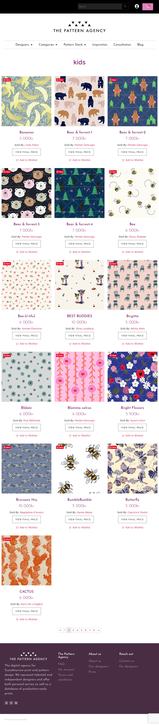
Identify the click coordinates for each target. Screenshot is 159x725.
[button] (26, 160)
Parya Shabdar (137, 236)
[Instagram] (6, 703)
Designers (22, 44)
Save (8, 80)
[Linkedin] (16, 703)
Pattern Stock (73, 44)
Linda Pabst (32, 144)
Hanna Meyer (84, 512)
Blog (140, 44)
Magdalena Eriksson (31, 512)
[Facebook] (11, 703)
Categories (46, 44)
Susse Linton (137, 420)
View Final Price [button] (26, 152)
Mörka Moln (138, 328)
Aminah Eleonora (32, 328)
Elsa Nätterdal (31, 420)
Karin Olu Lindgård (32, 604)
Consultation (122, 44)
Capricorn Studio (138, 512)
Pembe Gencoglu (85, 144)
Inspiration (99, 44)
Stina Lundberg (85, 328)
